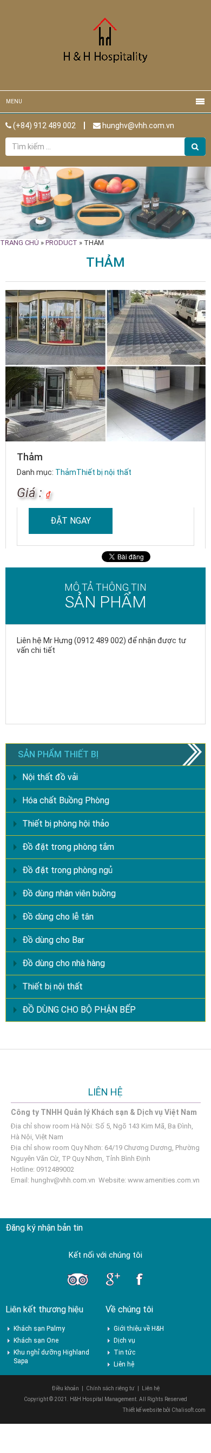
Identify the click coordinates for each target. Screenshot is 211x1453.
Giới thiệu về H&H (139, 1328)
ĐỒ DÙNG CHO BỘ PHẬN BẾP (79, 1010)
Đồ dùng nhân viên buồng (69, 893)
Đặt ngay (70, 521)
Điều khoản (65, 1388)
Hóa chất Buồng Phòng (65, 800)
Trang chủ (19, 243)
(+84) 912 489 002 (43, 125)
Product (61, 243)
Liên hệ (124, 1364)
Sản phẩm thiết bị (58, 754)
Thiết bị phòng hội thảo (65, 823)
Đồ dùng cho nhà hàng (63, 963)
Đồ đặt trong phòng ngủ (67, 870)
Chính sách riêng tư (110, 1388)
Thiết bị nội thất (103, 472)
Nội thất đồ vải (50, 777)
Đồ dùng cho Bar (53, 940)
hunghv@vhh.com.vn (137, 125)
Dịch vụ (124, 1340)
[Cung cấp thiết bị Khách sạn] (105, 45)
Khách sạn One (36, 1340)
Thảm (65, 472)
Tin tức (124, 1352)
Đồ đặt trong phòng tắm (68, 847)
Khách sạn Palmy (39, 1328)
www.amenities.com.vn (164, 1180)
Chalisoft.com (189, 1410)
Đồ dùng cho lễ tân (58, 917)
